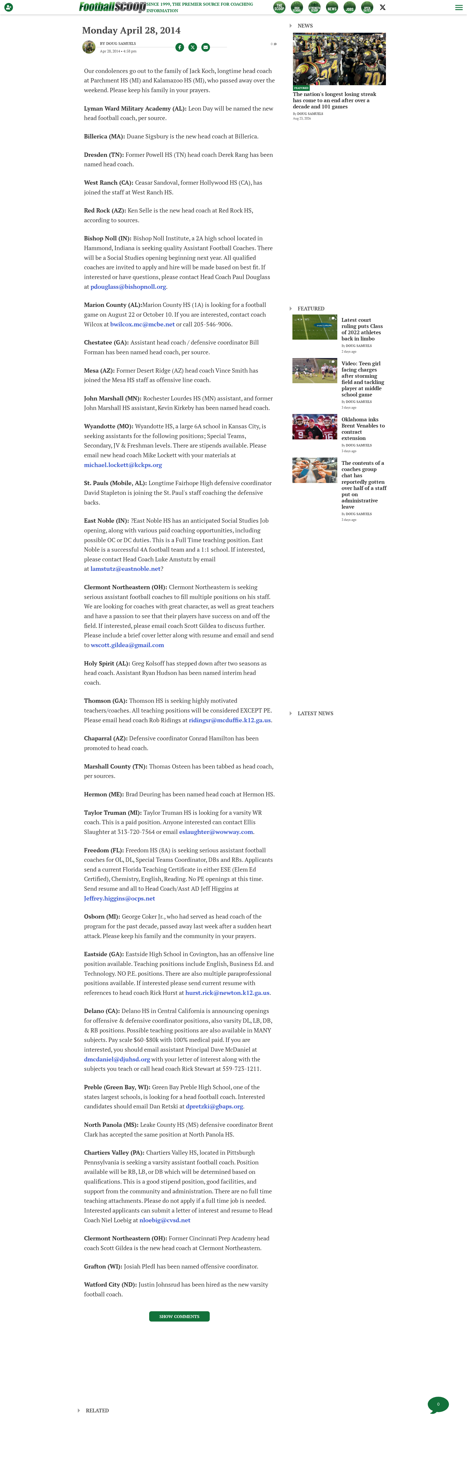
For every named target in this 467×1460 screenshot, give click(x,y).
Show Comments (179, 1316)
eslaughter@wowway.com (216, 832)
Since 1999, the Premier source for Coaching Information (199, 7)
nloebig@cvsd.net (165, 1220)
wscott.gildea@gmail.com (127, 645)
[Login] (9, 7)
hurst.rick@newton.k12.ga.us (227, 992)
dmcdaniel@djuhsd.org (117, 1059)
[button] (458, 7)
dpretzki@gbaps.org (214, 1106)
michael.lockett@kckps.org (123, 465)
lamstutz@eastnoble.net (126, 568)
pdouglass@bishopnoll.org (128, 286)
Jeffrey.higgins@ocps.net (119, 898)
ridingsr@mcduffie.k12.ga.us (230, 720)
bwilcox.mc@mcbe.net (142, 324)
